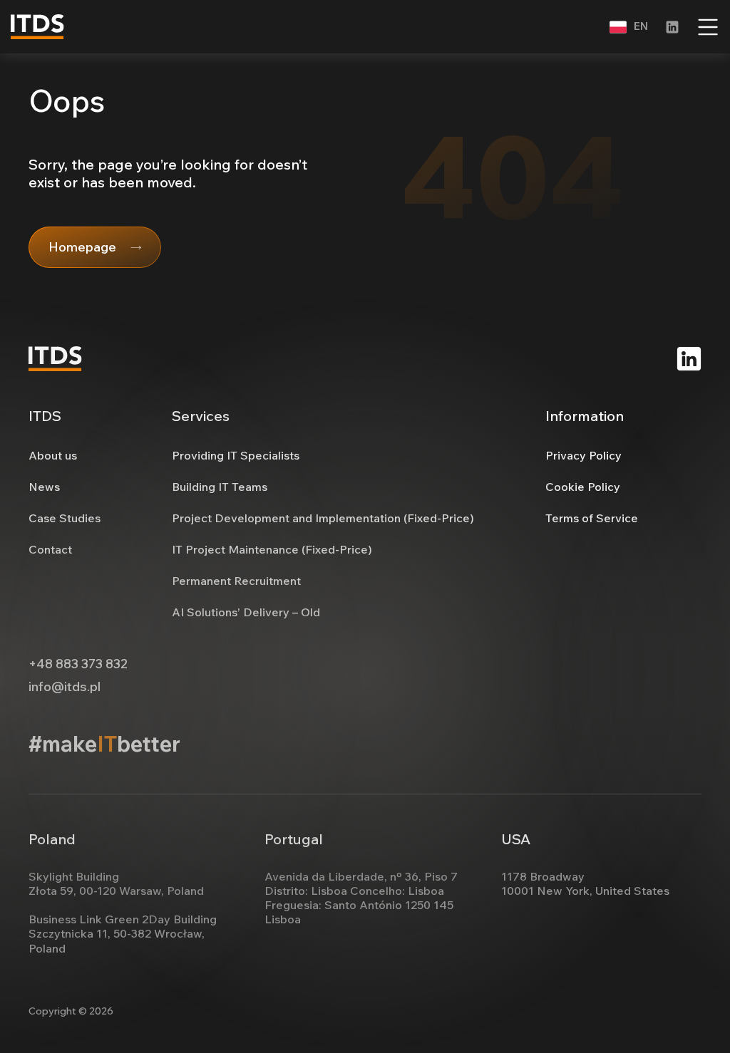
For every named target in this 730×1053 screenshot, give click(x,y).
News (44, 486)
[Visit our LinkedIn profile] (672, 27)
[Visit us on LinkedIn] (689, 358)
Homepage (82, 247)
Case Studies (65, 518)
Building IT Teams (219, 486)
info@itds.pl (65, 687)
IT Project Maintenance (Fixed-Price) (272, 549)
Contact (50, 549)
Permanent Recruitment (236, 581)
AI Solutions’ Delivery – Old (246, 612)
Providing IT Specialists (235, 455)
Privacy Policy (583, 455)
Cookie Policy (582, 486)
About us (53, 455)
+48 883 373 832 (78, 664)
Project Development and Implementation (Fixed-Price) (323, 518)
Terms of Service (591, 518)
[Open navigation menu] (707, 27)
